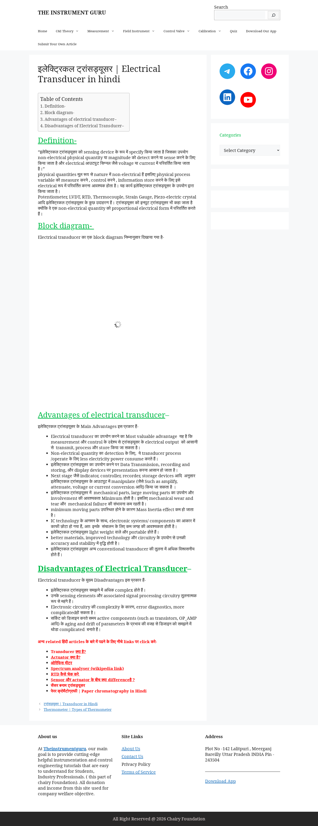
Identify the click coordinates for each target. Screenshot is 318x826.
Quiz (233, 31)
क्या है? (80, 651)
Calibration (207, 31)
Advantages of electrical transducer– (81, 119)
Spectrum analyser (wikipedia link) (87, 668)
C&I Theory (64, 31)
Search (221, 7)
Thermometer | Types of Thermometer (78, 709)
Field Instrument (136, 31)
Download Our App (261, 31)
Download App (220, 781)
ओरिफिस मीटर (61, 662)
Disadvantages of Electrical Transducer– (85, 126)
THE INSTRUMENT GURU (72, 12)
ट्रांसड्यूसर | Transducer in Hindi (71, 703)
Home (42, 31)
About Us (131, 749)
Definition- (55, 106)
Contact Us (132, 756)
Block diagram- (60, 112)
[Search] (273, 15)
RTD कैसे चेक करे (65, 674)
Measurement (98, 31)
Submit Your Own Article (57, 44)
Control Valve (174, 31)
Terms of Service (139, 772)
